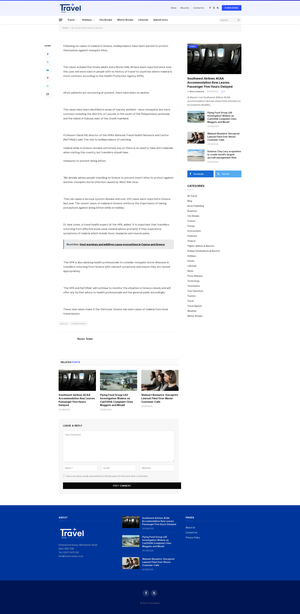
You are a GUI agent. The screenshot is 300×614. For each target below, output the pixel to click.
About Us (184, 8)
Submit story (160, 19)
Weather (192, 311)
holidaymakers (78, 323)
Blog (189, 201)
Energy (191, 226)
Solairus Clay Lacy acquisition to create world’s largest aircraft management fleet (224, 154)
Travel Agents (194, 306)
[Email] (48, 94)
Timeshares (193, 286)
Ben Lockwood (197, 91)
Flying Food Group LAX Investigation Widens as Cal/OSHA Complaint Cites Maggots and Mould (116, 400)
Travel (71, 19)
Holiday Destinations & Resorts (203, 251)
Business (192, 211)
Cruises (191, 221)
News (190, 271)
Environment (194, 231)
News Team (85, 338)
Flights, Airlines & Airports (200, 246)
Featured (192, 236)
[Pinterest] (48, 78)
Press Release (195, 276)
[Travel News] (70, 8)
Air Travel (192, 196)
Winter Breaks (125, 19)
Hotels (190, 261)
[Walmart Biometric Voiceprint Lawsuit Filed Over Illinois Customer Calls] (160, 380)
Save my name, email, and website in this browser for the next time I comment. (107, 476)
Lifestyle (143, 19)
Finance (191, 241)
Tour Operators (195, 291)
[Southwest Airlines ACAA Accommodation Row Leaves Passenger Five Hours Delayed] (77, 380)
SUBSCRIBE (232, 8)
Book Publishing (195, 206)
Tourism (191, 296)
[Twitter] (48, 62)
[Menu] (60, 20)
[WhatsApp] (48, 86)
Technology (193, 281)
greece (64, 323)
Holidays (87, 19)
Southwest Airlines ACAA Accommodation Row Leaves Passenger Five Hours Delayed (77, 400)
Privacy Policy (193, 537)
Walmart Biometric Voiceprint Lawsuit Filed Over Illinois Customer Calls (159, 398)
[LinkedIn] (48, 70)
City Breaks (105, 19)
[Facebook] (48, 54)
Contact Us (198, 8)
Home (173, 8)
